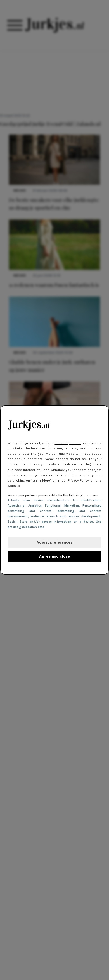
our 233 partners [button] (67, 443)
